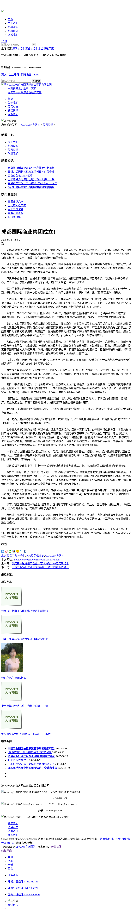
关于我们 (13, 23)
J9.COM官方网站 (30, 124)
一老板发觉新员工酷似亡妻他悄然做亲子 (31, 764)
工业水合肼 (31, 48)
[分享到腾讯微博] (21, 551)
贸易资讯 (13, 31)
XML (36, 74)
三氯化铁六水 (15, 201)
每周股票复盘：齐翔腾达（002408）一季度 (32, 183)
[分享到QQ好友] (13, 551)
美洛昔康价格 (15, 213)
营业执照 (56, 846)
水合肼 (21, 555)
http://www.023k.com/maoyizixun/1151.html (37, 559)
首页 (10, 19)
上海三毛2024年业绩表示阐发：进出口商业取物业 (40, 567)
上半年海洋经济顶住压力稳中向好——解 (31, 179)
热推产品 (6, 850)
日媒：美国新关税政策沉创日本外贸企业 (31, 171)
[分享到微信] (10, 551)
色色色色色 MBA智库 (20, 175)
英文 (3, 74)
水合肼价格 (14, 217)
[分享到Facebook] (25, 551)
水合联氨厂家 (46, 48)
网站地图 (26, 74)
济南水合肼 (18, 48)
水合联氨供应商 (35, 555)
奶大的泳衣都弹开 (18, 760)
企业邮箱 (14, 74)
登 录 (4, 41)
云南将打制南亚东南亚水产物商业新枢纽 (31, 167)
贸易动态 (13, 27)
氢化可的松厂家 (17, 205)
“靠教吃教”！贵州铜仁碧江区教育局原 (30, 752)
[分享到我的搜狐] (17, 551)
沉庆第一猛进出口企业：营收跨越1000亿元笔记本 (40, 563)
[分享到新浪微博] (6, 551)
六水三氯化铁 (15, 209)
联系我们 (13, 34)
